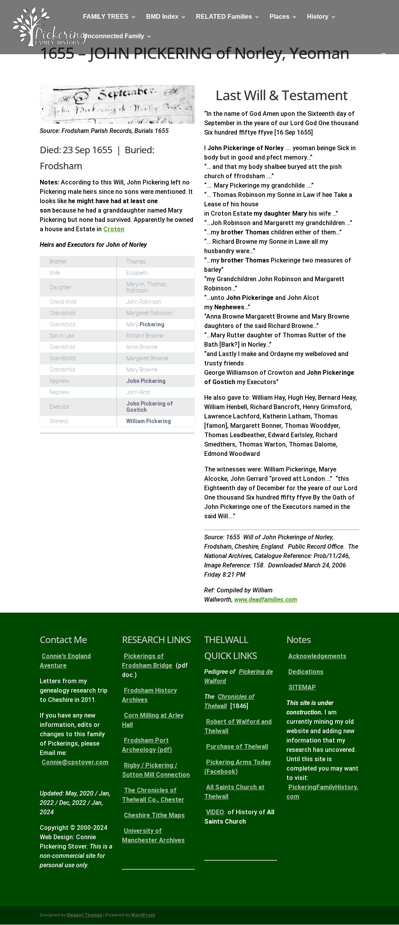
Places (280, 17)
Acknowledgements (317, 656)
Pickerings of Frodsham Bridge (147, 660)
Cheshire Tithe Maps (154, 815)
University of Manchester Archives (153, 835)
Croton (113, 229)
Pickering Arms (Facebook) (237, 766)
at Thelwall (234, 791)
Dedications (305, 671)
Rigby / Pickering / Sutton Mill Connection (156, 770)
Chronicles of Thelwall (229, 701)
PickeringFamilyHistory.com (322, 791)
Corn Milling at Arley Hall (153, 720)
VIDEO (215, 812)
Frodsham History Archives (149, 695)
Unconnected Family (113, 36)
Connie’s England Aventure (65, 660)
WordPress (143, 915)
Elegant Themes (84, 915)
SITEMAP (302, 687)
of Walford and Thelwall (238, 726)
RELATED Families (224, 17)
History (317, 17)
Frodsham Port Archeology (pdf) (147, 745)
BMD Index (162, 17)
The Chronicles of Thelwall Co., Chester (153, 795)
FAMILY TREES (106, 17)
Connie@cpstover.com (75, 762)
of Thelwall (237, 746)
